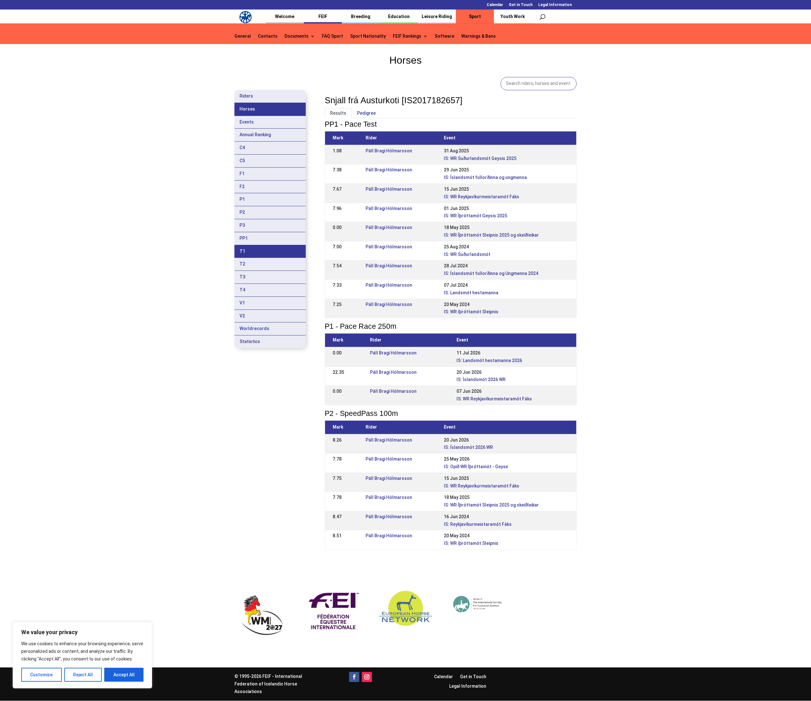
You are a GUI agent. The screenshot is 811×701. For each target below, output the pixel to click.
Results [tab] (338, 113)
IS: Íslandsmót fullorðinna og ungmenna (485, 177)
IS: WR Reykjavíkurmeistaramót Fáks (481, 196)
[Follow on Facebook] (354, 677)
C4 (242, 147)
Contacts (268, 36)
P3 (242, 225)
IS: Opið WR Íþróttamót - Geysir (476, 466)
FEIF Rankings (407, 36)
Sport (475, 16)
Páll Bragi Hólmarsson (389, 150)
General (242, 36)
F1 (242, 173)
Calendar (495, 5)
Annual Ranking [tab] (255, 134)
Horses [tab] (247, 109)
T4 (242, 289)
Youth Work (513, 16)
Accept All (124, 674)
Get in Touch (521, 5)
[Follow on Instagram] (367, 677)
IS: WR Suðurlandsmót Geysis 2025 (480, 158)
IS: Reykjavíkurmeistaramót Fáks (478, 524)
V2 (242, 315)
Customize (41, 674)
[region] (82, 655)
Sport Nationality (368, 36)
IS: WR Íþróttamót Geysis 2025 (475, 215)
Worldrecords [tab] (254, 328)
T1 (242, 251)
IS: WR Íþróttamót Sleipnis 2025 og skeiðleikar (491, 235)
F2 (242, 186)
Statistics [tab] (249, 341)
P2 (242, 212)
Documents (296, 36)
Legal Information (555, 5)
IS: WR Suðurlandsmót (467, 254)
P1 (242, 199)
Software (444, 36)
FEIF (322, 16)
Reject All (83, 674)
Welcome (284, 16)
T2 (242, 263)
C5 (242, 160)
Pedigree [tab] (366, 113)
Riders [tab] (246, 96)
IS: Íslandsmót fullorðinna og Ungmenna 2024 (491, 273)
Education (399, 16)
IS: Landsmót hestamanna (471, 292)
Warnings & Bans (478, 36)
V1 (242, 302)
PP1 (243, 238)
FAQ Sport (332, 36)
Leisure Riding (437, 16)
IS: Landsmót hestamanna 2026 (489, 360)
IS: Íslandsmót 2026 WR (481, 379)
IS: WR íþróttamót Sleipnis (471, 311)
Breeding (360, 16)
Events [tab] (246, 121)
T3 (242, 276)
